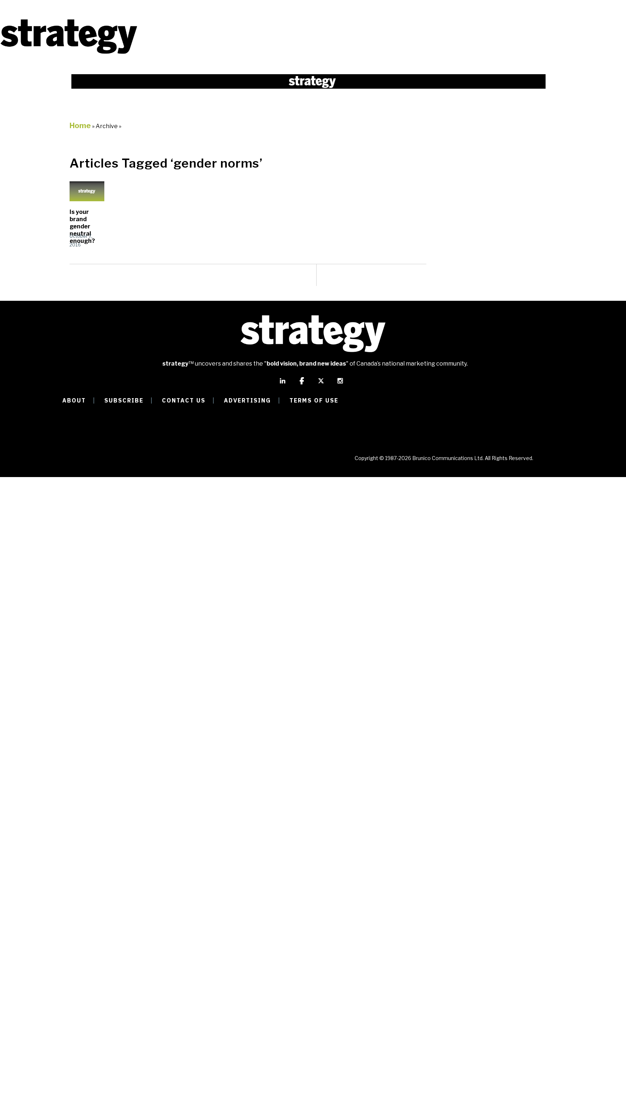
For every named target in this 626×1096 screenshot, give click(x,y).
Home (80, 125)
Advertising (247, 400)
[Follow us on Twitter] (321, 384)
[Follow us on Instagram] (340, 384)
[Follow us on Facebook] (301, 384)
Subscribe (123, 400)
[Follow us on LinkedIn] (282, 384)
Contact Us (183, 400)
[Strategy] (69, 53)
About (74, 400)
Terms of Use (313, 400)
